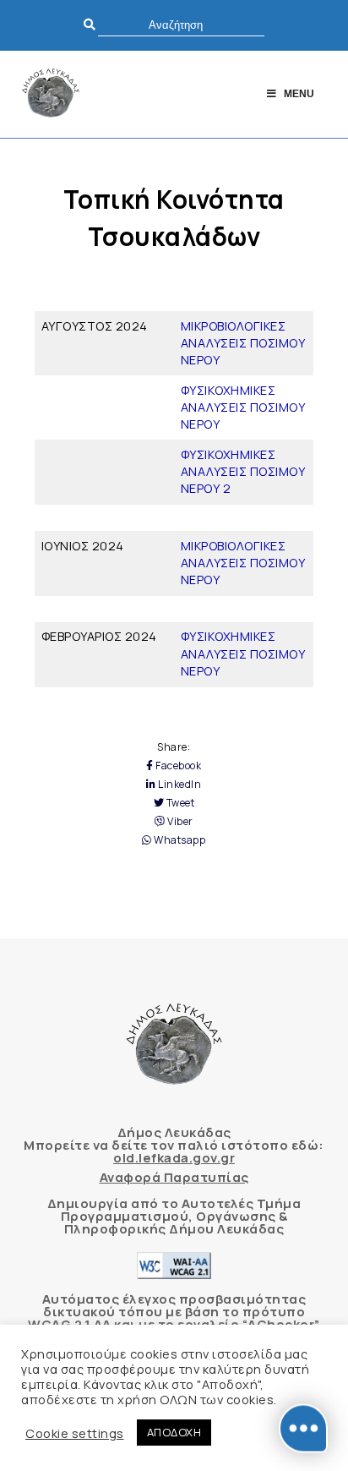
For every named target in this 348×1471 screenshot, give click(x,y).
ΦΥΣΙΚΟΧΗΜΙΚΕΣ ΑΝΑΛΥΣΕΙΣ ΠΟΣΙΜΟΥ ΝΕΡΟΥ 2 (243, 471)
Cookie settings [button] (74, 1433)
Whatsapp (178, 840)
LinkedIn (178, 784)
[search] (181, 25)
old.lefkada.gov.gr (174, 1158)
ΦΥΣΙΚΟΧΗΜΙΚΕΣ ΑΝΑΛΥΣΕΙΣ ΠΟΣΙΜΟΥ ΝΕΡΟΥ (243, 407)
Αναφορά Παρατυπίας (174, 1177)
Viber (179, 822)
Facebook (177, 766)
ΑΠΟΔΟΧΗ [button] (174, 1432)
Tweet (179, 803)
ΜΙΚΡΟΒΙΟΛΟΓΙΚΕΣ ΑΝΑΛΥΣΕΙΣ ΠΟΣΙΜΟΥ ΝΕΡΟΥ (243, 343)
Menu (299, 94)
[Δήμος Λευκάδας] (50, 94)
